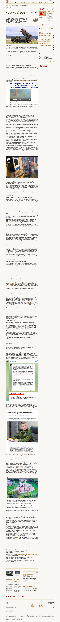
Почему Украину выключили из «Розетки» (45, 32)
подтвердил (32, 215)
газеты (33, 307)
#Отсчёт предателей (42, 58)
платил (16, 537)
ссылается (11, 221)
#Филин (40, 59)
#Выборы (46, 56)
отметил (16, 358)
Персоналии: (15, 3)
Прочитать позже (8, 16)
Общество (32, 606)
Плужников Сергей (35, 21)
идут (8, 463)
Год (53, 28)
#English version (49, 58)
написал (29, 303)
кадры (32, 152)
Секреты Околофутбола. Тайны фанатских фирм (45, 43)
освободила (26, 454)
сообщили (19, 150)
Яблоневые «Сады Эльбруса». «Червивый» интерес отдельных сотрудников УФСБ (45, 45)
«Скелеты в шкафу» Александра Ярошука (45, 34)
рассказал (7, 122)
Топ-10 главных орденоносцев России (44, 47)
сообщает (17, 469)
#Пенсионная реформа (49, 59)
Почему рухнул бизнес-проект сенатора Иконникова (45, 37)
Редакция (41, 603)
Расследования (23, 2)
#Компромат (47, 57)
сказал (32, 249)
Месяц (52, 28)
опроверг (26, 307)
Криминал (32, 2)
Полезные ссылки (41, 606)
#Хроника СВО (35, 564)
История (40, 2)
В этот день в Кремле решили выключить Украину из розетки (45, 39)
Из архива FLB (47, 25)
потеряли (13, 352)
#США (46, 58)
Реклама (40, 604)
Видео (32, 605)
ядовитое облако (22, 80)
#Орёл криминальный (42, 57)
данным (8, 208)
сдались (30, 300)
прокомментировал (13, 284)
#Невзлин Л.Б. (44, 59)
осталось (10, 462)
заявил (31, 108)
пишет (17, 534)
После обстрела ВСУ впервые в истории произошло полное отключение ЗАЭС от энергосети (45, 41)
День (49, 28)
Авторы (40, 605)
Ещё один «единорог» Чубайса (45, 35)
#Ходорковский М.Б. (42, 56)
